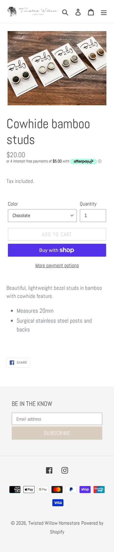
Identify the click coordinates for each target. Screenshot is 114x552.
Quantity (88, 203)
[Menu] (103, 11)
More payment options (57, 265)
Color (13, 203)
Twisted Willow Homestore (54, 523)
